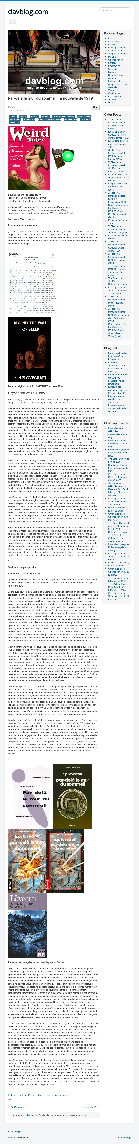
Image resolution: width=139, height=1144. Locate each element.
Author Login (14, 1131)
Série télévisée (115, 75)
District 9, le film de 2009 (117, 222)
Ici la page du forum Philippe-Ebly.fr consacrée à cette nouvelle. (39, 1095)
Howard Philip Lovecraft (63, 116)
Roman (13, 116)
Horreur (23, 116)
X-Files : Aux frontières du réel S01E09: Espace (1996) (116, 258)
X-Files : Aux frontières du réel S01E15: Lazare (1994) (116, 124)
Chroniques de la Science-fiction (116, 49)
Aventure (112, 78)
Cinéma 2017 (114, 93)
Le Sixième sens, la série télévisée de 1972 (118, 143)
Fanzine (112, 56)
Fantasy (112, 62)
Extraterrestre (115, 81)
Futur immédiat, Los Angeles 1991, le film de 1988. (118, 177)
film (110, 38)
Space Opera (114, 99)
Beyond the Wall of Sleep (49, 119)
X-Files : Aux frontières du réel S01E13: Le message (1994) (116, 166)
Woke (111, 90)
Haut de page (124, 1137)
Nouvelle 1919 (70, 119)
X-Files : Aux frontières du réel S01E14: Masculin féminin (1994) (117, 154)
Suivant (90, 1106)
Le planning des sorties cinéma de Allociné (117, 408)
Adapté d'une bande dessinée (118, 85)
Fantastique (114, 41)
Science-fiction (115, 59)
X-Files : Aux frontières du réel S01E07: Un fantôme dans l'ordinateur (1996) (118, 315)
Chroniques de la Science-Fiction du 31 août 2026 (117, 290)
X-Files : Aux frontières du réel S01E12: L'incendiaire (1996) (117, 197)
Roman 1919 (29, 119)
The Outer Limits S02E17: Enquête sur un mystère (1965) (117, 270)
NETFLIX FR (114, 96)
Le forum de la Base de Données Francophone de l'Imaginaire (118, 379)
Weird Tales (15, 119)
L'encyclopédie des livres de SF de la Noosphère (117, 356)
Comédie (112, 68)
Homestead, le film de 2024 (117, 237)
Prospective (114, 65)
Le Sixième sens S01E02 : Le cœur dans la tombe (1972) (118, 134)
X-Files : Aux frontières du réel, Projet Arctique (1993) (116, 301)
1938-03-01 (14, 122)
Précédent (19, 1106)
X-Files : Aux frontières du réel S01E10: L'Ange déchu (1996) (116, 246)
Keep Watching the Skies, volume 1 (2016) (117, 186)
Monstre (45, 116)
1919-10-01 (85, 119)
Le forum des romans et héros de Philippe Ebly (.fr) (117, 389)
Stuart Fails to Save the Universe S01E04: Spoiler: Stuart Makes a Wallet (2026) (118, 330)
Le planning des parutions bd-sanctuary (116, 399)
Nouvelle (34, 116)
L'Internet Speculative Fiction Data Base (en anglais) (117, 367)
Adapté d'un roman (117, 53)
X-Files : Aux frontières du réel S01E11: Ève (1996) (118, 229)
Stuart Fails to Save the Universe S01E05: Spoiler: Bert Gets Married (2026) (118, 211)
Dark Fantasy (84, 116)
